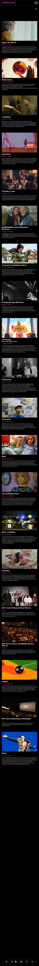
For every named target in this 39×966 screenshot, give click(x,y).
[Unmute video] (36, 8)
